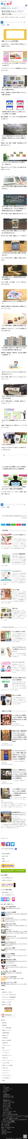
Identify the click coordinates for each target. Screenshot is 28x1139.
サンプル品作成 (6, 1087)
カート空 (14, 8)
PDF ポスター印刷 (6, 1103)
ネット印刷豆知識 (6, 1027)
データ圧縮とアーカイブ (7, 1088)
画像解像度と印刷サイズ (7, 1100)
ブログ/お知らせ (6, 1077)
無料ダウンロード (6, 1030)
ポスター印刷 (15, 589)
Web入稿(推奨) (6, 1109)
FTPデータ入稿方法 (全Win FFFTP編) (10, 1114)
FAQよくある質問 (6, 1040)
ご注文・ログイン (6, 1045)
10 (24, 22)
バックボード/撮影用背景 (18, 554)
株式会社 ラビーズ (11, 1122)
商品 (3, 1047)
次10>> (3, 25)
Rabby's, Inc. (12, 1138)
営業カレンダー (6, 861)
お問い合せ (5, 1091)
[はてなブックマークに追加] (23, 524)
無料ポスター (5, 1035)
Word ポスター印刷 (6, 1105)
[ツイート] (3, 524)
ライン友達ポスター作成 (18, 631)
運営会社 (4, 1022)
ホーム (4, 1086)
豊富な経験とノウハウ (7, 892)
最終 (8, 25)
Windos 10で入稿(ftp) (7, 1112)
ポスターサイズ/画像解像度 (9, 997)
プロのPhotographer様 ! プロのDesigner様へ (13, 870)
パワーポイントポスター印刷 (8, 1102)
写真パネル (15, 608)
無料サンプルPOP (6, 1002)
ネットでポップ (4, 1122)
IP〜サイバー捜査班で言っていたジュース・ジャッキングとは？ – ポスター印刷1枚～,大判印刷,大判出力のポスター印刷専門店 (19, 774)
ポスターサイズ (6, 1099)
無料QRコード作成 (6, 992)
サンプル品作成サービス (8, 894)
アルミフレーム (6, 1050)
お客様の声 (5, 1042)
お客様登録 (3, 8)
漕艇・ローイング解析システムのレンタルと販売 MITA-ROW (14, 1119)
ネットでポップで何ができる (9, 994)
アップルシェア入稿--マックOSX (9, 1111)
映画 (3, 1080)
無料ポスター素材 (6, 1004)
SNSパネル (5, 1067)
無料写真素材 (5, 1032)
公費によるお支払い (7, 880)
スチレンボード (6, 1070)
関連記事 (4, 1025)
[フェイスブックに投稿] (8, 524)
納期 (3, 858)
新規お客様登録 (6, 853)
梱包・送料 (5, 856)
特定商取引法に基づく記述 (8, 1096)
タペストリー (5, 1072)
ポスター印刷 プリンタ (7, 1108)
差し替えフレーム (6, 1055)
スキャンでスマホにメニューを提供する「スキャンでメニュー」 (19, 649)
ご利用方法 (5, 1037)
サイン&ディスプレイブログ (8, 1097)
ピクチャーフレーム (7, 1060)
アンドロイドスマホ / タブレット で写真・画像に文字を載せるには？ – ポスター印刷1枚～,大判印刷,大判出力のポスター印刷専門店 (19, 755)
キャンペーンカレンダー (18, 662)
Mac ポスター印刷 (6, 1106)
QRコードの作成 (16, 695)
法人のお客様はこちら (7, 877)
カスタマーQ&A (6, 1090)
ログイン (9, 8)
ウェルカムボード (16, 571)
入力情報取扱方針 (6, 1094)
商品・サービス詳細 (7, 1065)
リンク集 (4, 1093)
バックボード (5, 1052)
